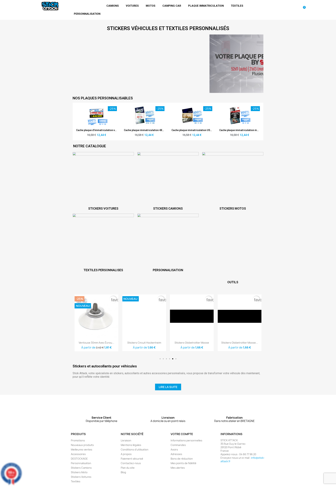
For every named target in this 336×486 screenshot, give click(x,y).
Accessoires (78, 454)
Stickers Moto (79, 472)
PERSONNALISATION (87, 13)
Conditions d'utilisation (134, 449)
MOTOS (150, 5)
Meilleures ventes (81, 449)
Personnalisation (81, 463)
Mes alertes (178, 467)
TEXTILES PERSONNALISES (103, 270)
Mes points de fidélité (183, 463)
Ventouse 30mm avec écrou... (96, 342)
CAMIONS (112, 5)
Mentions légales (131, 445)
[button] (160, 358)
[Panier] (303, 10)
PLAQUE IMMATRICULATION (206, 5)
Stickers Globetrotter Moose (192, 342)
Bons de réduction (182, 458)
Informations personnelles (186, 440)
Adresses (176, 454)
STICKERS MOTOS (232, 208)
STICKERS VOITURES (103, 208)
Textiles (75, 481)
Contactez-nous (131, 463)
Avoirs (174, 449)
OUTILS (232, 282)
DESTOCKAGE (79, 458)
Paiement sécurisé (132, 458)
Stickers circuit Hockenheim (144, 342)
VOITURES (132, 5)
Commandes (178, 445)
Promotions (78, 440)
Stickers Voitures (81, 476)
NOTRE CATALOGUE (89, 146)
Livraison (126, 440)
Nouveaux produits (82, 445)
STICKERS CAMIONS (168, 208)
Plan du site (128, 467)
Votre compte (182, 434)
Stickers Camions (81, 467)
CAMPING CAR (171, 5)
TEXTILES (237, 5)
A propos (126, 454)
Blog (123, 472)
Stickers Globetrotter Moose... (239, 342)
